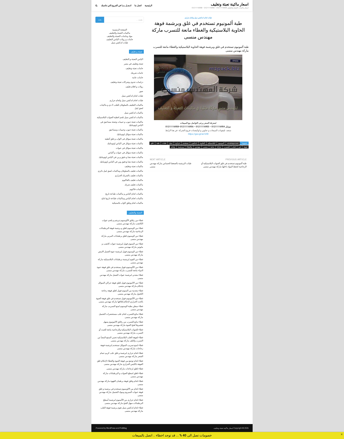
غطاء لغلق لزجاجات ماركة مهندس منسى (124, 368)
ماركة (219, 147)
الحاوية (202, 143)
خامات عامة (137, 77)
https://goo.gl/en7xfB (198, 134)
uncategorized (233, 143)
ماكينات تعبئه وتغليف (134, 166)
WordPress (111, 428)
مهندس (197, 147)
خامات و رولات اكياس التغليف (119, 39)
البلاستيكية (211, 143)
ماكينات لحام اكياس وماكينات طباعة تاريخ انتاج (122, 198)
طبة (158, 143)
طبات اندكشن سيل (119, 42)
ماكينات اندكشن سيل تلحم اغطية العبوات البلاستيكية (120, 117)
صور (141, 91)
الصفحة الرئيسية (119, 30)
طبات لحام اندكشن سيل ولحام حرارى (198, 18)
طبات (164, 143)
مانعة (212, 147)
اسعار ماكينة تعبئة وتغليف (230, 4)
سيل (170, 143)
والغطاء (189, 147)
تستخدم (186, 143)
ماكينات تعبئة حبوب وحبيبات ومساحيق (126, 129)
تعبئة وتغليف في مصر (133, 63)
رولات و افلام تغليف (134, 86)
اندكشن (194, 143)
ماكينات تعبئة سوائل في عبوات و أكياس (125, 152)
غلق (152, 143)
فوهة (245, 147)
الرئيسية (148, 5)
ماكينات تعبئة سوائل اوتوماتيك (130, 134)
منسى (205, 147)
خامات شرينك (137, 73)
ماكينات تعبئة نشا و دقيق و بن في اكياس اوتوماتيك (121, 157)
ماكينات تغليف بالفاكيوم (132, 180)
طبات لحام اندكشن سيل (132, 96)
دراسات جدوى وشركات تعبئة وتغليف (126, 82)
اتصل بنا (138, 5)
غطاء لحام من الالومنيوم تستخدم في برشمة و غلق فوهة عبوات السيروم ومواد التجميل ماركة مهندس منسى (121, 392)
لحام (234, 147)
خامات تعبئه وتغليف (134, 68)
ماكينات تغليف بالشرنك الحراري (129, 175)
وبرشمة (181, 147)
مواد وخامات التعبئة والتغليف (119, 36)
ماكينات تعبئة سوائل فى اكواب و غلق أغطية (124, 139)
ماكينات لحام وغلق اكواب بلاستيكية (127, 203)
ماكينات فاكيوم (136, 189)
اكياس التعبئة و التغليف (133, 59)
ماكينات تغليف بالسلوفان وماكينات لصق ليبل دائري (120, 171)
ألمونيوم (221, 143)
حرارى (177, 143)
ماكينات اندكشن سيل (133, 112)
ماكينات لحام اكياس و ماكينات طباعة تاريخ (124, 194)
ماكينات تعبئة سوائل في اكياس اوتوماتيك (125, 143)
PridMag (123, 428)
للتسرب (227, 147)
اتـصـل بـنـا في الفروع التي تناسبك (116, 5)
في (240, 147)
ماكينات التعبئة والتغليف (119, 33)
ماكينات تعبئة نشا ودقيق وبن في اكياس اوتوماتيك (121, 161)
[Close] (341, 434)
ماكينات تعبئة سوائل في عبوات (129, 148)
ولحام (173, 147)
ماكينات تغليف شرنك (134, 184)
